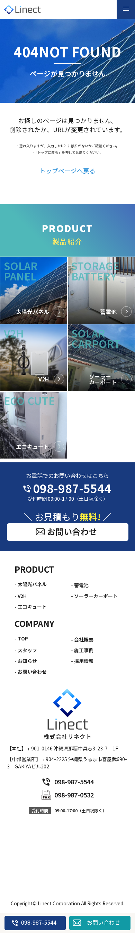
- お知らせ (26, 660)
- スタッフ (26, 650)
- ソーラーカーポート (94, 595)
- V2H (21, 595)
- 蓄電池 (80, 585)
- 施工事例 (82, 650)
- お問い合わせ (31, 671)
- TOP (21, 638)
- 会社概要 (82, 639)
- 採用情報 (82, 660)
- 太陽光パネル (31, 584)
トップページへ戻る (67, 171)
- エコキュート (31, 606)
